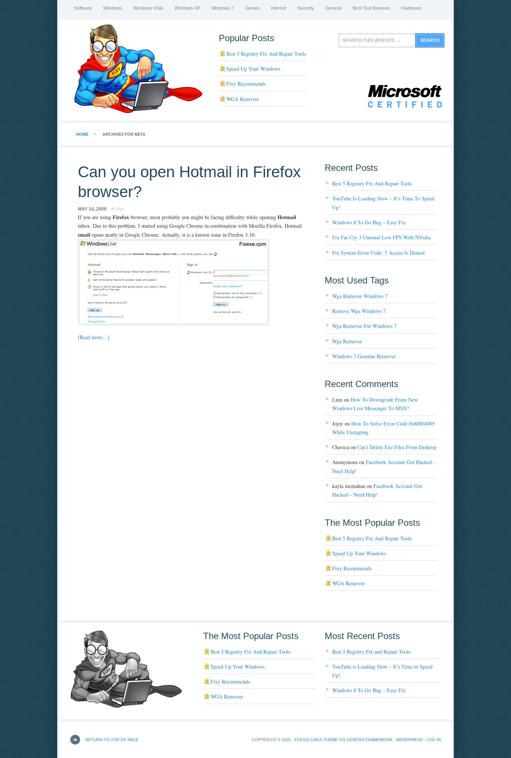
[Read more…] (94, 337)
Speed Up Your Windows (253, 68)
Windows (112, 8)
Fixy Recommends (246, 83)
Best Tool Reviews (371, 8)
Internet (278, 8)
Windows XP (187, 8)
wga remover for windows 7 (364, 325)
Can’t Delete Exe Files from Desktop (396, 447)
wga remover (347, 341)
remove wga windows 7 (359, 310)
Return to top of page (111, 739)
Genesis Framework (369, 739)
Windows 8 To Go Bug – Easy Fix (369, 222)
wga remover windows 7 (360, 296)
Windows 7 (222, 8)
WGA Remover (242, 98)
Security (305, 8)
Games (252, 8)
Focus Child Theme (316, 739)
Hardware (411, 8)
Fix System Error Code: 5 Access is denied (378, 252)
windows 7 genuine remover (364, 356)
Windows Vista (148, 8)
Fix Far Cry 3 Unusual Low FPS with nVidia (381, 237)
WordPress (409, 739)
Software (83, 8)
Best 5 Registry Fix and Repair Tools (266, 53)
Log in (433, 739)
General (333, 8)
